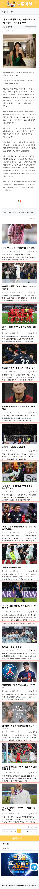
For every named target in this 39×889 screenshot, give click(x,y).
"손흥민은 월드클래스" (12, 567)
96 (11, 831)
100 (28, 831)
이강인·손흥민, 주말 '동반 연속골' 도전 (18, 368)
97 (15, 831)
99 (23, 831)
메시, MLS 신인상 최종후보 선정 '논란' (18, 248)
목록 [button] (33, 218)
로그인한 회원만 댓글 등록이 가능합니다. (19, 212)
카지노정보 (5, 848)
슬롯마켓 (9, 27)
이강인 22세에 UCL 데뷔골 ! (14, 447)
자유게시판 (5, 844)
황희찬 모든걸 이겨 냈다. (13, 647)
